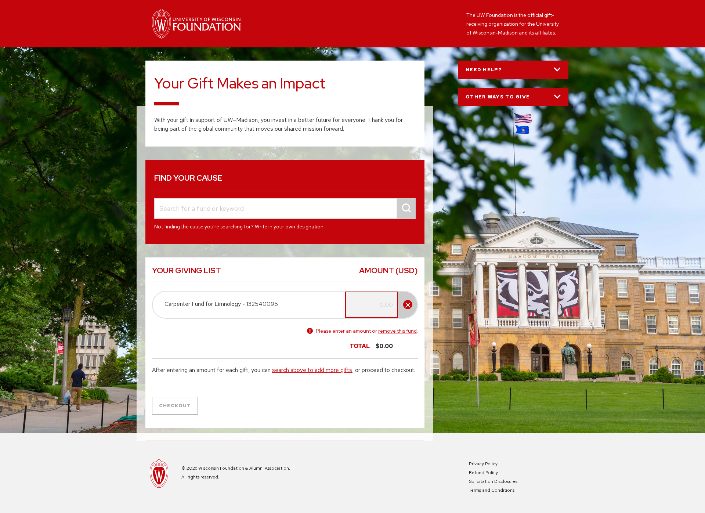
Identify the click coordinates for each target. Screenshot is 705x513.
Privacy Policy (483, 464)
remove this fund (397, 331)
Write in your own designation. (290, 226)
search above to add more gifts (312, 370)
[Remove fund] (407, 304)
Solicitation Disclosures (493, 481)
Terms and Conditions (491, 490)
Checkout (175, 405)
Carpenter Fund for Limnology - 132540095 (221, 304)
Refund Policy (483, 473)
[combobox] (285, 208)
